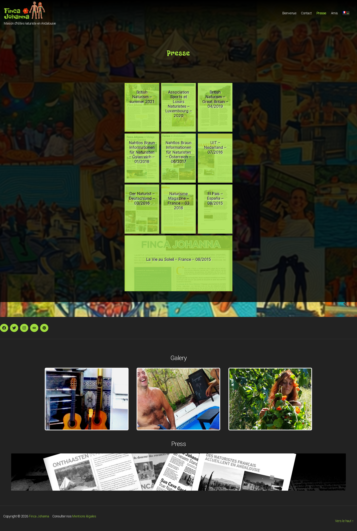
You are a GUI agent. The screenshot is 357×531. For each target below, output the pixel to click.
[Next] (304, 399)
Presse (321, 13)
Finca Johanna (39, 516)
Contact (306, 13)
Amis (334, 13)
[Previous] (52, 399)
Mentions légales (84, 516)
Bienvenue (289, 13)
